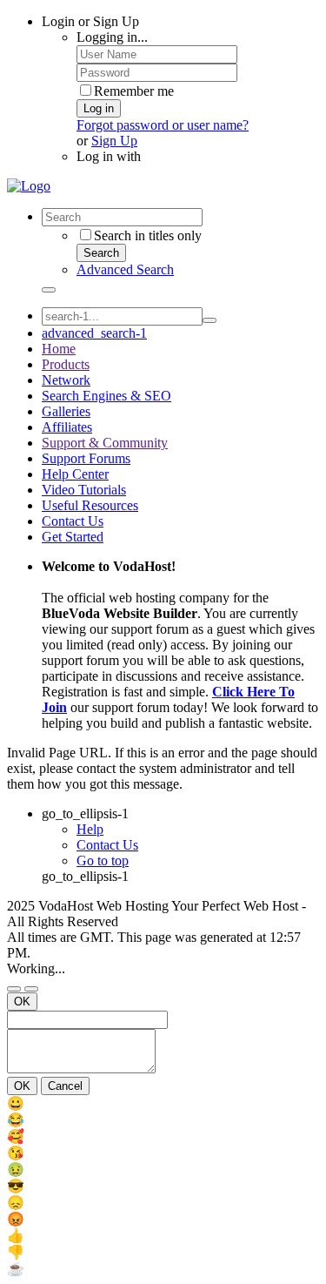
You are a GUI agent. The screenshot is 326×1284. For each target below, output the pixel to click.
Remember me (134, 91)
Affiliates (67, 427)
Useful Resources (90, 505)
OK (22, 1001)
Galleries (66, 411)
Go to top (103, 860)
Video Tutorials (84, 489)
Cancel (65, 1085)
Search (101, 252)
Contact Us (72, 521)
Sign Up (114, 140)
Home (59, 348)
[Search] (49, 289)
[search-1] (209, 320)
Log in (98, 108)
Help (90, 829)
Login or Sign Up (90, 21)
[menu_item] (163, 1103)
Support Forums (86, 458)
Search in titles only (148, 235)
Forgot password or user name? (163, 125)
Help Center (75, 474)
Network (66, 380)
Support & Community (105, 442)
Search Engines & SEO (106, 395)
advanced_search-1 (94, 333)
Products (66, 364)
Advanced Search (125, 269)
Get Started (72, 536)
